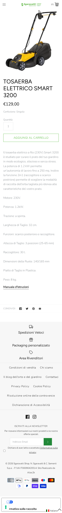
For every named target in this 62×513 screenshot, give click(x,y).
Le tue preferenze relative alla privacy (34, 502)
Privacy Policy (20, 386)
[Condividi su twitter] (27, 308)
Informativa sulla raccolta (20, 508)
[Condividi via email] (40, 308)
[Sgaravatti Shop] (31, 4)
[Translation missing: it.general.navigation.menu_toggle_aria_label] (4, 4)
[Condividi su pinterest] (33, 308)
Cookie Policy (42, 386)
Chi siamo (46, 367)
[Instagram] (34, 417)
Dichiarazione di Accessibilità (31, 405)
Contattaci (52, 377)
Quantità (8, 119)
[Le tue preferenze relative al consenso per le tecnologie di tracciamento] (6, 507)
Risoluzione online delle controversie (31, 396)
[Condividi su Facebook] (20, 308)
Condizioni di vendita (22, 367)
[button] (54, 510)
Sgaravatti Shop (21, 463)
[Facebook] (27, 417)
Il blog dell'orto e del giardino (22, 377)
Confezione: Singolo (13, 111)
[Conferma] (48, 441)
